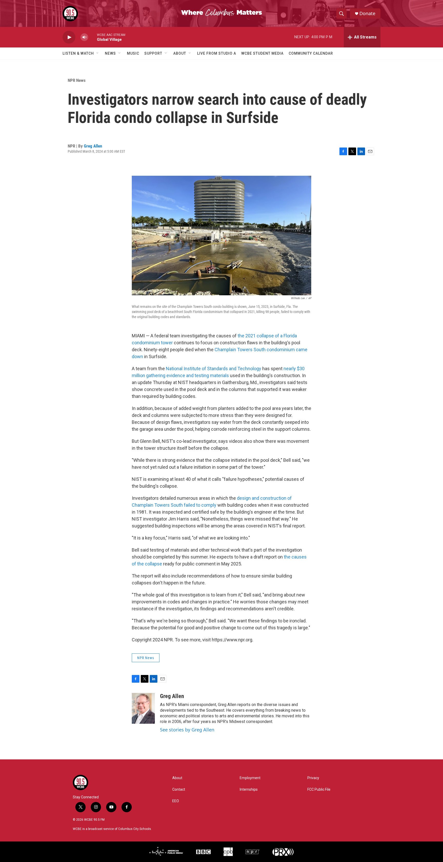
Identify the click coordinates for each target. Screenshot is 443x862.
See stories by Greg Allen (187, 730)
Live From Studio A (216, 53)
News (110, 53)
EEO (175, 801)
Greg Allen (93, 146)
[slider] (92, 37)
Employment (250, 778)
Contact (178, 789)
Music (133, 53)
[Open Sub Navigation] (98, 53)
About (179, 53)
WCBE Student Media (262, 53)
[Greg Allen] (143, 708)
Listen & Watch (78, 53)
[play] (69, 37)
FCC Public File (318, 789)
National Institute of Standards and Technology (213, 368)
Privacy (313, 778)
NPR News (77, 80)
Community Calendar (311, 53)
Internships (249, 789)
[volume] (84, 37)
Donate (367, 13)
